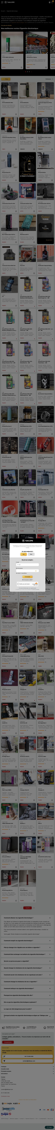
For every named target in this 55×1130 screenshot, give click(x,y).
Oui (23, 554)
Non (31, 554)
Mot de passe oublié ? (27, 579)
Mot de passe (19, 568)
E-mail (17, 562)
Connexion (27, 576)
